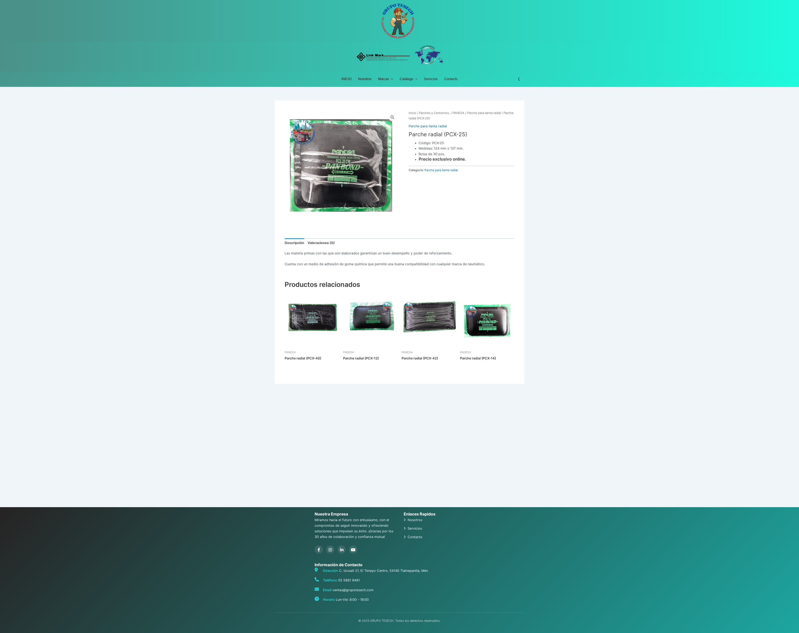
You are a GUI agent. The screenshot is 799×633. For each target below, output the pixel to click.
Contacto (451, 79)
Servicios (431, 79)
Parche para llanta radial (484, 113)
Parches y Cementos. (434, 113)
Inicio (412, 113)
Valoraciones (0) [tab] (321, 243)
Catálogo (406, 79)
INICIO (346, 79)
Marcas (383, 79)
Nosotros (364, 79)
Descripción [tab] (294, 243)
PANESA (458, 113)
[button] (391, 79)
